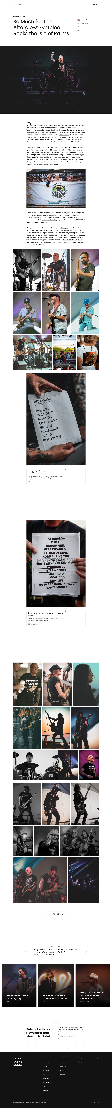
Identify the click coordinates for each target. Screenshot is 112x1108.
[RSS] (98, 1102)
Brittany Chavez (19, 16)
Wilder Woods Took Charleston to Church (55, 997)
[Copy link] (62, 914)
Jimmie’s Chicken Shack (38, 215)
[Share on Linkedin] (58, 914)
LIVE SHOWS (46, 1058)
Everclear (67, 128)
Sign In (80, 1062)
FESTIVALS (46, 1082)
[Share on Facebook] (54, 914)
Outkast (52, 235)
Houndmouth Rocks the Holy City (18, 997)
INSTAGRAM (64, 1058)
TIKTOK (62, 1074)
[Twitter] (91, 1102)
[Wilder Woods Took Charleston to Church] (56, 985)
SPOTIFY (62, 1070)
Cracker (64, 235)
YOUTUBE (63, 1066)
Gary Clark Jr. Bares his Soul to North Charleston (91, 995)
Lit (56, 235)
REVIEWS (45, 1066)
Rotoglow (39, 157)
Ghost (45, 1102)
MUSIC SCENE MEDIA (17, 1061)
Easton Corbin (52, 157)
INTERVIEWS (46, 1062)
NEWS (44, 1074)
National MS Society (49, 220)
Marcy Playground (77, 213)
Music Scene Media (51, 125)
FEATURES (46, 1070)
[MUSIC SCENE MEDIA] (55, 4)
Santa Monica (64, 135)
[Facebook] (94, 1102)
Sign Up (80, 1058)
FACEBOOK (63, 1062)
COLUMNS (46, 1078)
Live (78, 30)
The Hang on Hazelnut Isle (69, 159)
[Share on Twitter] (49, 914)
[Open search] (97, 1058)
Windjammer (31, 130)
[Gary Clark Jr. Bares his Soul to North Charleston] (93, 985)
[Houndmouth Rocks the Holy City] (19, 985)
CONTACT (46, 1090)
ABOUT (45, 1086)
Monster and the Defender (72, 240)
